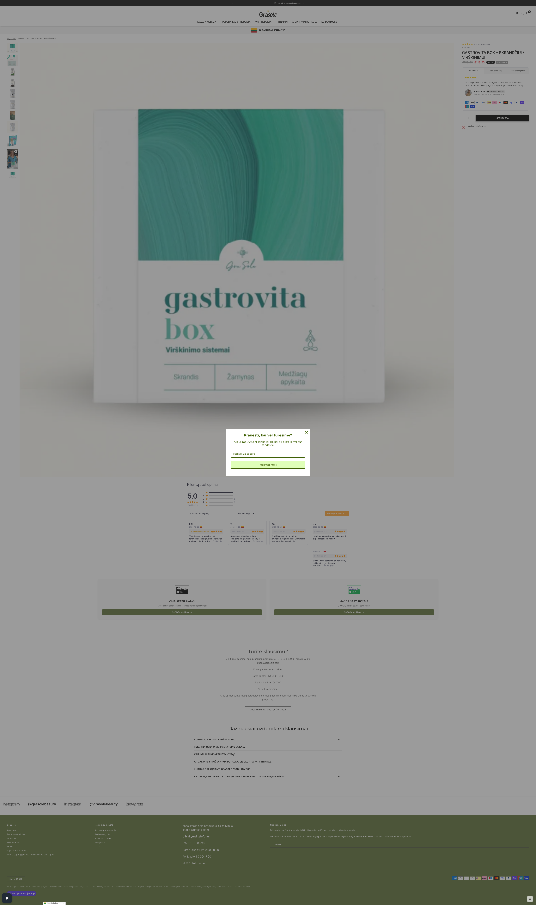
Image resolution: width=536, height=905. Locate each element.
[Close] (306, 432)
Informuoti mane (268, 465)
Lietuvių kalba (52, 903)
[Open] (7, 898)
